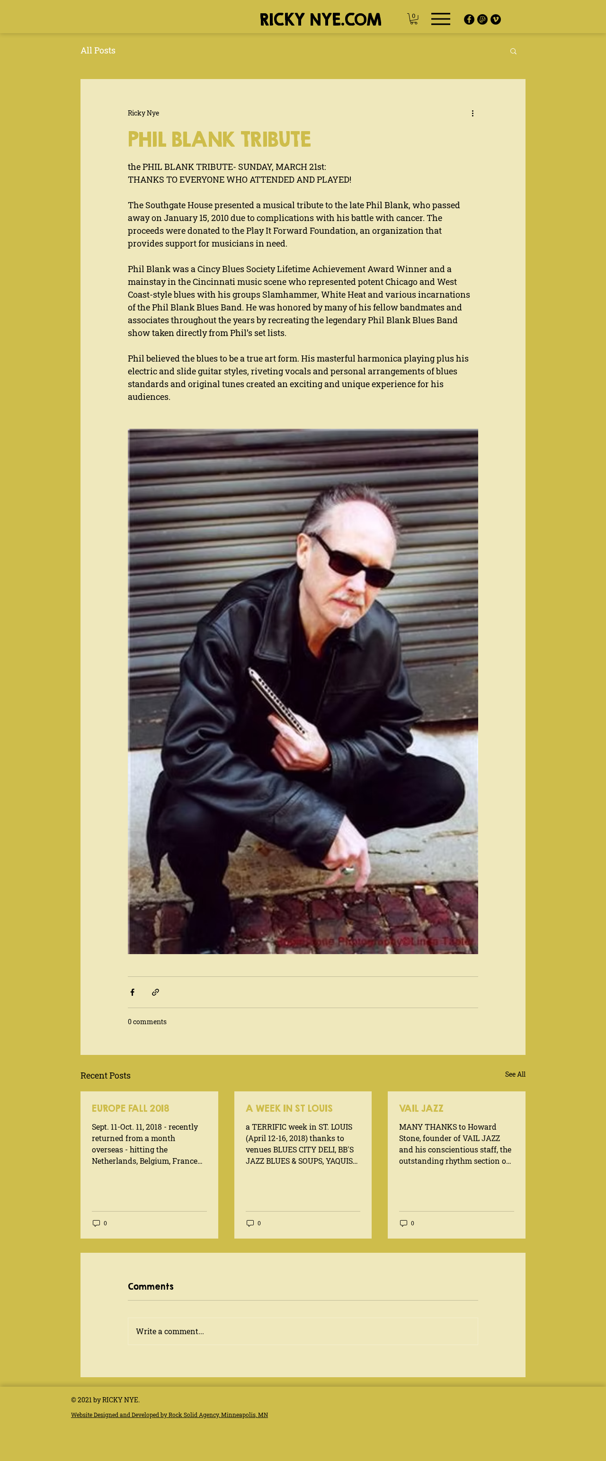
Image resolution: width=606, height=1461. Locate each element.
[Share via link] (155, 992)
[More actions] (472, 113)
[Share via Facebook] (132, 992)
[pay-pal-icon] (482, 19)
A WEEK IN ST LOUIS (289, 1108)
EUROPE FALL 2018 (130, 1108)
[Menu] (441, 19)
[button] (413, 19)
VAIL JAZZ (421, 1108)
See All (515, 1074)
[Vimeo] (495, 19)
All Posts (98, 50)
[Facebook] (469, 19)
